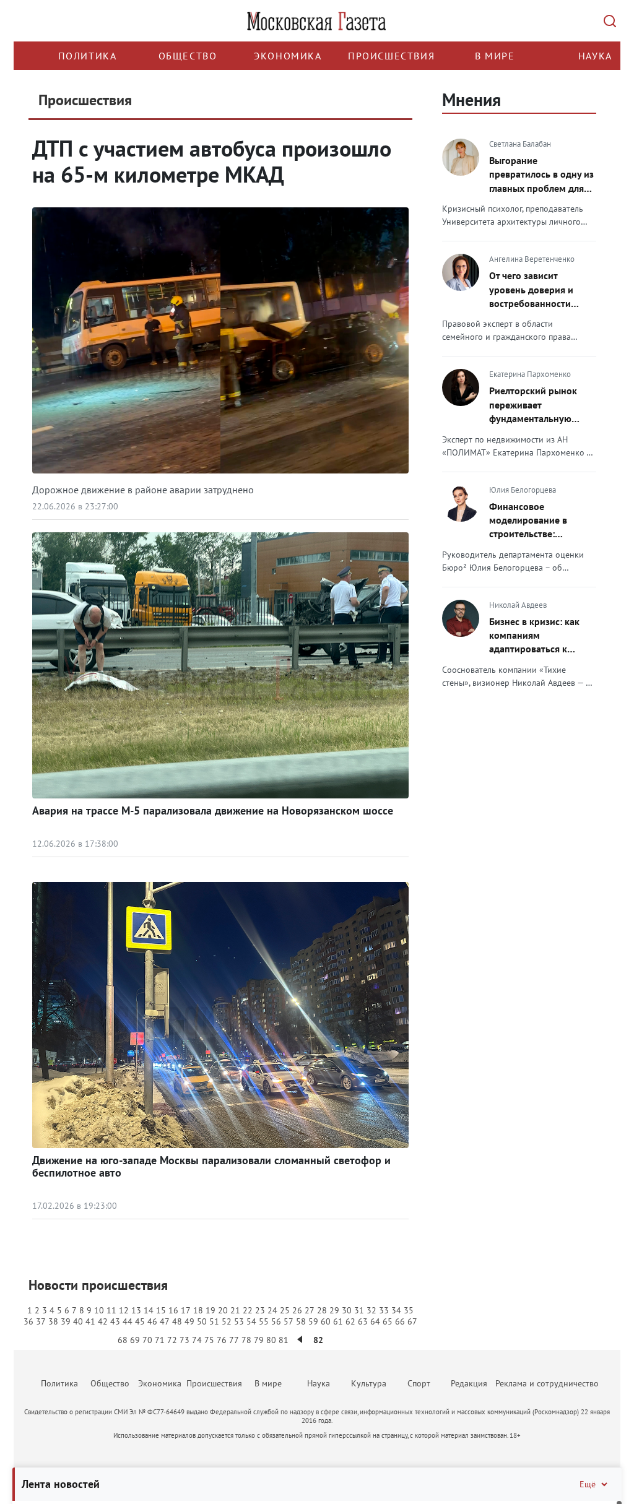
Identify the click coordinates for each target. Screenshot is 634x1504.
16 (173, 1310)
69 (135, 1340)
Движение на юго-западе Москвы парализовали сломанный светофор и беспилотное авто (211, 1166)
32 (371, 1310)
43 (115, 1321)
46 (152, 1321)
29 (334, 1310)
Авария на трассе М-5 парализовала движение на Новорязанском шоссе (212, 810)
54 (251, 1321)
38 (53, 1321)
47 (165, 1321)
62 (350, 1321)
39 (66, 1321)
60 (326, 1321)
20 (223, 1310)
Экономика (287, 56)
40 (78, 1321)
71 (160, 1340)
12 (124, 1310)
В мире (495, 56)
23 (260, 1310)
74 (197, 1340)
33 (384, 1310)
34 (396, 1310)
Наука (595, 56)
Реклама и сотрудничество (547, 1383)
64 (375, 1321)
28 (322, 1310)
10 (99, 1310)
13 (136, 1310)
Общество (187, 56)
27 (310, 1310)
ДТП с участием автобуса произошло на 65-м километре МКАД (211, 161)
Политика (87, 56)
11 (111, 1310)
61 (338, 1321)
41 (90, 1321)
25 (285, 1310)
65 (388, 1321)
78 (246, 1340)
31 (359, 1310)
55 (264, 1321)
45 (140, 1321)
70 (147, 1340)
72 (172, 1340)
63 (363, 1321)
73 (184, 1340)
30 (347, 1310)
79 (259, 1340)
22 (248, 1310)
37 (41, 1321)
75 (209, 1340)
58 (301, 1321)
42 (103, 1321)
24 (272, 1310)
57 (288, 1321)
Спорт (418, 1383)
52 (227, 1321)
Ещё (588, 1484)
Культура (368, 1383)
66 (400, 1321)
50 (202, 1321)
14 (149, 1310)
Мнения (471, 99)
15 (161, 1310)
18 (198, 1310)
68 (123, 1340)
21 (235, 1310)
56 (276, 1321)
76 (222, 1340)
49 (189, 1321)
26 (297, 1310)
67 (412, 1321)
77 (234, 1340)
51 (214, 1321)
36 (28, 1321)
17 (186, 1310)
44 (127, 1321)
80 (271, 1340)
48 (177, 1321)
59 (313, 1321)
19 (210, 1310)
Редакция (469, 1383)
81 (284, 1340)
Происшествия (391, 56)
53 (239, 1321)
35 (409, 1310)
